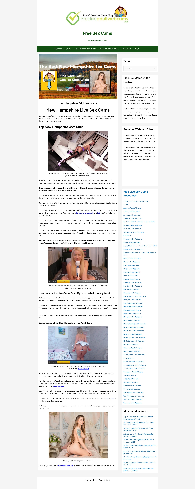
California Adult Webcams (133, 225)
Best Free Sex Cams (62, 49)
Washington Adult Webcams (133, 393)
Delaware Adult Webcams (133, 239)
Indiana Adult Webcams (132, 272)
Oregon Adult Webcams (132, 351)
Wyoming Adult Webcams (133, 403)
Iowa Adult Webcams (131, 276)
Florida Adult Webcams (132, 242)
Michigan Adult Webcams (132, 300)
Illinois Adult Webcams (132, 269)
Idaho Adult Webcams (131, 265)
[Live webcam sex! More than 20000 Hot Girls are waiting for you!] (139, 174)
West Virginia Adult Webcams (134, 396)
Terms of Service (130, 375)
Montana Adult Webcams (132, 313)
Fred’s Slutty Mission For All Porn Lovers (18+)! (140, 246)
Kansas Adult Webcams (132, 279)
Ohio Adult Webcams (131, 344)
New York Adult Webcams (133, 334)
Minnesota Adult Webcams (133, 303)
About (136, 49)
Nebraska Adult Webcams (133, 317)
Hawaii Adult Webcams (132, 262)
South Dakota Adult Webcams (134, 368)
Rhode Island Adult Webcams (134, 362)
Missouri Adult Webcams (132, 310)
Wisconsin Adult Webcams (133, 399)
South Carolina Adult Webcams (135, 365)
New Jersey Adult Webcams (134, 327)
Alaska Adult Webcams (132, 211)
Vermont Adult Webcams (132, 386)
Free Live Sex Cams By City (133, 249)
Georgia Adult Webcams (132, 258)
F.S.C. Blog (126, 49)
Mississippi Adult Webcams (133, 307)
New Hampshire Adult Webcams (135, 324)
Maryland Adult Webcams (133, 293)
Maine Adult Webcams (131, 289)
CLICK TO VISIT (83, 369)
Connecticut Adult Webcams (134, 232)
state (112, 398)
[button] (71, 49)
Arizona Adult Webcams (132, 215)
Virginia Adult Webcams (132, 389)
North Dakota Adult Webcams (134, 341)
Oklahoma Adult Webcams (133, 348)
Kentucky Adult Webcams (133, 283)
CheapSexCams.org (65, 466)
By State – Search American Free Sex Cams (139, 222)
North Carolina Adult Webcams (135, 338)
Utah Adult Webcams (131, 382)
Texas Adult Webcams (131, 379)
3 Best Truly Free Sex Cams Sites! (136, 201)
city (107, 398)
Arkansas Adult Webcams (133, 218)
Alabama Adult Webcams (132, 208)
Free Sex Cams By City (108, 49)
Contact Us (127, 236)
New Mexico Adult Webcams (134, 331)
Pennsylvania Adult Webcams (134, 355)
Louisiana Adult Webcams (133, 286)
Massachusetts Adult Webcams (135, 296)
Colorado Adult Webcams (133, 229)
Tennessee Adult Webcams (133, 372)
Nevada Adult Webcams (132, 320)
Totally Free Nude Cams (85, 49)
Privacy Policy (129, 358)
